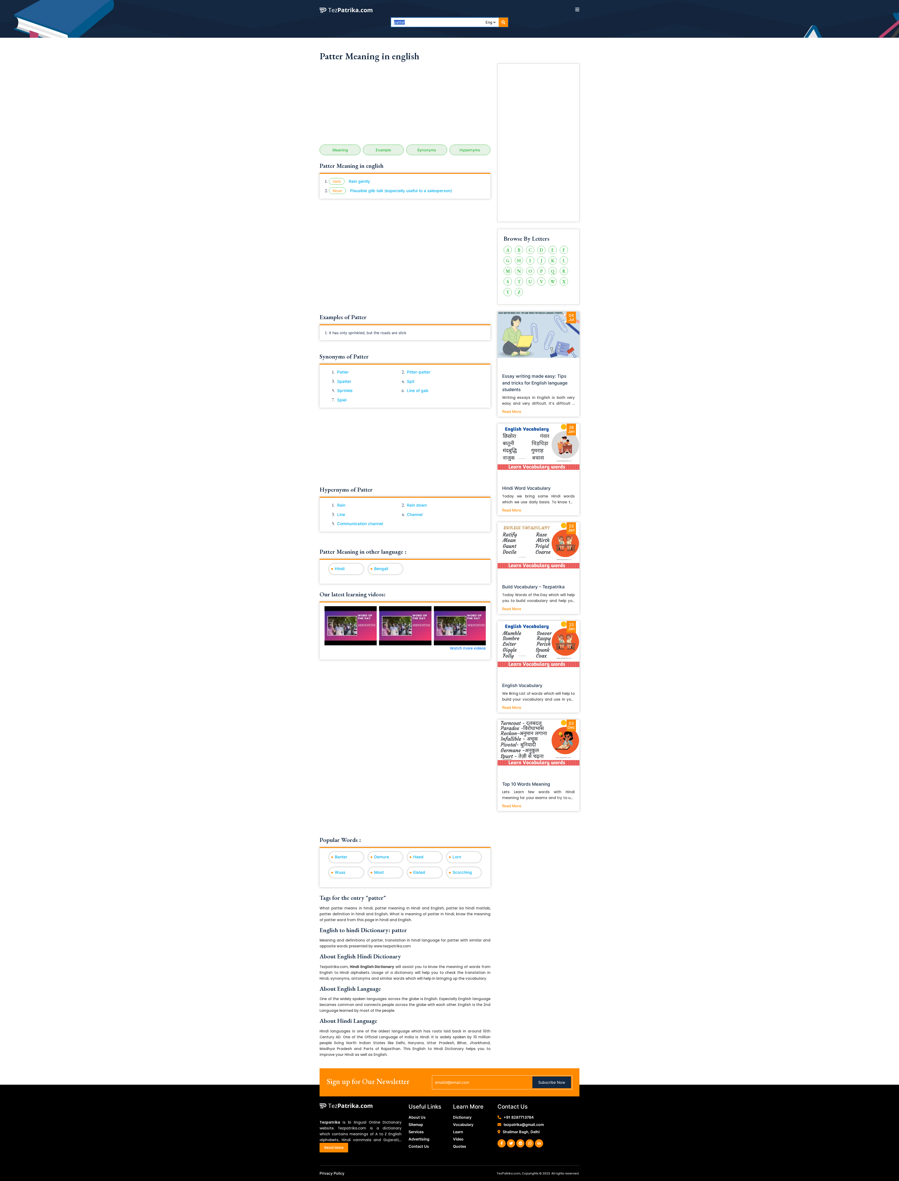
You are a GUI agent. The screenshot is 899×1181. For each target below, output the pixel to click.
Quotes (459, 1146)
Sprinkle (345, 390)
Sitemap (416, 1124)
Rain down (417, 505)
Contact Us (419, 1146)
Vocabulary (463, 1124)
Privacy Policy (332, 1173)
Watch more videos (468, 648)
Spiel (341, 400)
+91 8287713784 (519, 1117)
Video (458, 1139)
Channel (415, 514)
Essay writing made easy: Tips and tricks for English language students (534, 383)
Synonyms (426, 150)
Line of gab (417, 390)
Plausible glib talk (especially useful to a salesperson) (401, 190)
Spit (410, 381)
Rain (341, 505)
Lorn (457, 857)
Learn (458, 1131)
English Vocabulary (522, 685)
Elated (419, 872)
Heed (418, 857)
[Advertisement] (405, 105)
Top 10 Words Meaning (526, 784)
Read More (511, 411)
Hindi (340, 568)
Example (383, 150)
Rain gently (359, 181)
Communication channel (360, 523)
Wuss (340, 872)
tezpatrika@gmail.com (524, 1124)
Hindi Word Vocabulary (526, 488)
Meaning (340, 150)
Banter (341, 857)
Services (416, 1131)
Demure (381, 857)
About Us (417, 1117)
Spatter (344, 381)
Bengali (381, 568)
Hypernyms (470, 150)
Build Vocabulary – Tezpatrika (533, 587)
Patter (343, 372)
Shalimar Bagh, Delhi (521, 1131)
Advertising (419, 1139)
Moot (379, 872)
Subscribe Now (551, 1082)
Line (341, 514)
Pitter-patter (419, 372)
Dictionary (462, 1117)
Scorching (462, 872)
